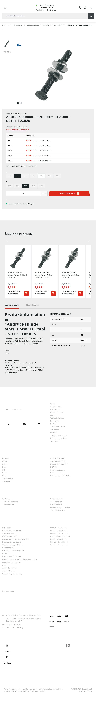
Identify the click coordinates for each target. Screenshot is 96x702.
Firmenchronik (8, 548)
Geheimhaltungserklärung (12, 545)
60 (49, 176)
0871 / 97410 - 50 (13, 410)
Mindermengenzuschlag (60, 507)
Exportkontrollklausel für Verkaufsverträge (19, 559)
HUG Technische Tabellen (60, 476)
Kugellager (54, 421)
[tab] (12, 306)
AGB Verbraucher (9, 536)
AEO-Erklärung (8, 571)
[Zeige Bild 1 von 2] (18, 103)
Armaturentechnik (57, 427)
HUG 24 (53, 467)
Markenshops (9, 455)
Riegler (5, 464)
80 (57, 176)
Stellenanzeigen (8, 591)
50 (41, 176)
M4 (9, 186)
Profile (53, 424)
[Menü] (5, 7)
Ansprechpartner (57, 458)
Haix (4, 476)
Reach (5, 565)
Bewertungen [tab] (32, 305)
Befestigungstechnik (58, 438)
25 (17, 176)
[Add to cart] (26, 293)
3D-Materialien (8, 504)
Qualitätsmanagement (11, 562)
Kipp (4, 467)
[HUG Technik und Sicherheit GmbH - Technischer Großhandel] (46, 7)
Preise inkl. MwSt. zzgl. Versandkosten (22, 166)
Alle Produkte (7, 479)
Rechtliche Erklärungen (11, 530)
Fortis (4, 461)
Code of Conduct (9, 568)
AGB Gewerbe (8, 533)
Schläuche (54, 430)
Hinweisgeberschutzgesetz (13, 551)
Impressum (6, 527)
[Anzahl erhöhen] (38, 193)
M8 (33, 186)
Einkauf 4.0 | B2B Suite (59, 464)
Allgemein (6, 481)
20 (10, 176)
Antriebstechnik (56, 412)
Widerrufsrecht (56, 504)
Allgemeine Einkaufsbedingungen (16, 539)
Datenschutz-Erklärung (11, 542)
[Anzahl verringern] (8, 193)
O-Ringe (53, 415)
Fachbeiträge (55, 473)
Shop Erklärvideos (57, 510)
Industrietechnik (56, 409)
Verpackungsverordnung (12, 574)
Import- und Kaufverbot (11, 556)
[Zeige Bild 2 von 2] (21, 103)
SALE (52, 404)
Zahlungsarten (56, 502)
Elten (4, 473)
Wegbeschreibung (57, 461)
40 (33, 176)
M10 (41, 186)
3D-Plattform (7, 499)
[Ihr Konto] (79, 7)
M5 (17, 186)
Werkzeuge (54, 441)
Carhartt (5, 458)
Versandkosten (56, 499)
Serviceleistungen (57, 470)
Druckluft (54, 432)
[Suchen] (91, 16)
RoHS (4, 554)
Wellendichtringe (57, 418)
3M (3, 470)
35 (25, 176)
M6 (25, 186)
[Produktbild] (53, 75)
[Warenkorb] (91, 7)
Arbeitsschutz (55, 406)
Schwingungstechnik (58, 435)
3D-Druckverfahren (10, 502)
